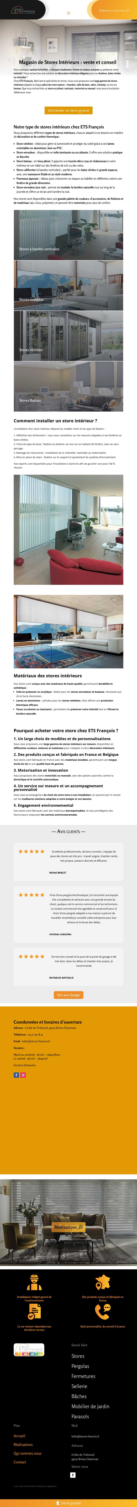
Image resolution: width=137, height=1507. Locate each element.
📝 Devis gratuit (68, 1503)
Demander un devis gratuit (68, 110)
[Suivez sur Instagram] (23, 1075)
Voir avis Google (68, 995)
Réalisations (65, 1227)
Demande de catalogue (112, 10)
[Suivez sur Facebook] (16, 1075)
